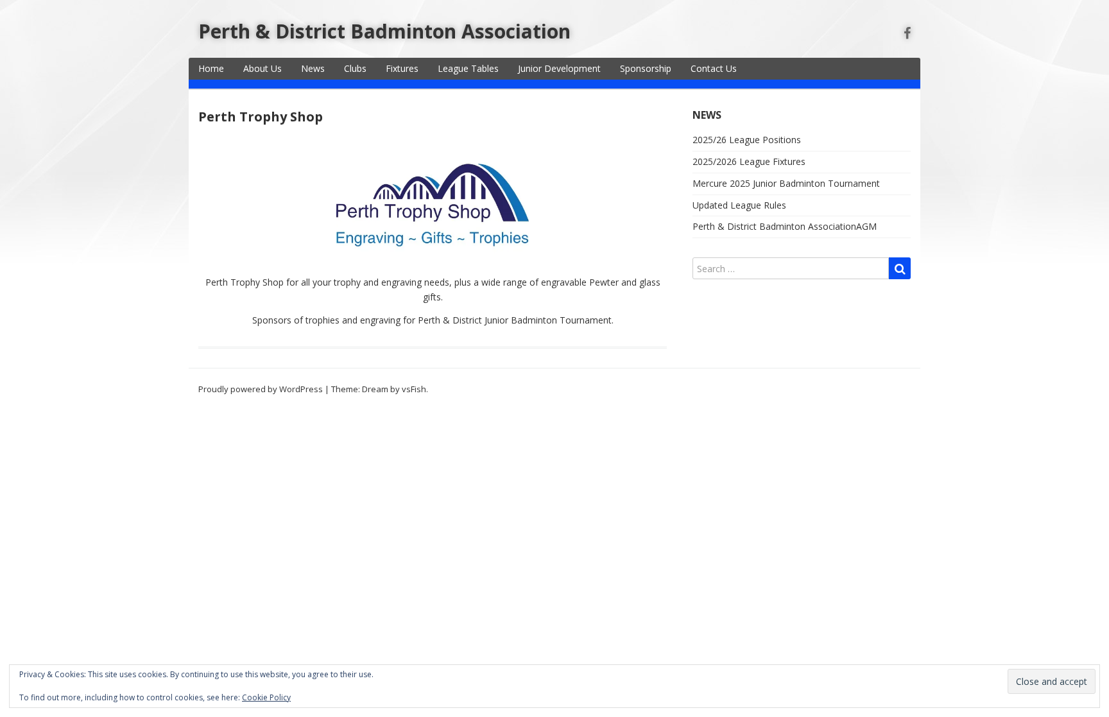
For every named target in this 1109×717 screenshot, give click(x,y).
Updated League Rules (739, 205)
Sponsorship (645, 68)
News (313, 68)
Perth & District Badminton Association (384, 31)
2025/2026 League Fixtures (748, 161)
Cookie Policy (266, 697)
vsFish (414, 389)
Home (211, 68)
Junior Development (559, 68)
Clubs (355, 68)
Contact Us (714, 68)
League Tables (468, 68)
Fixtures (402, 68)
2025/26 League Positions (746, 140)
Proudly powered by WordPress (260, 389)
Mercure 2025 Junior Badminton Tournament (786, 183)
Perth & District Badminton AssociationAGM (784, 226)
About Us (262, 68)
